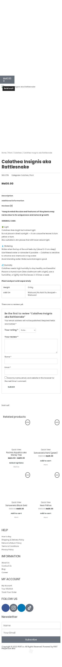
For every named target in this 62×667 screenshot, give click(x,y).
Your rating (11, 329)
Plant (10, 153)
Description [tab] (7, 196)
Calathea (18, 153)
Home (4, 153)
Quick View (16, 449)
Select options (16, 463)
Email (8, 367)
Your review (11, 336)
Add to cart (45, 461)
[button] (7, 659)
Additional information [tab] (13, 201)
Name (8, 357)
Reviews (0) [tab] (7, 206)
